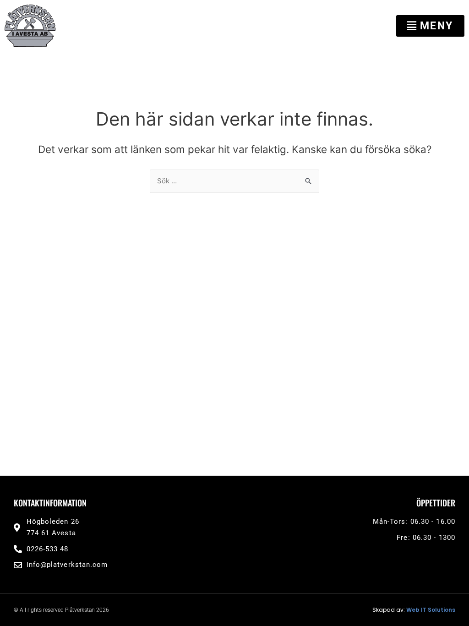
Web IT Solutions (430, 610)
